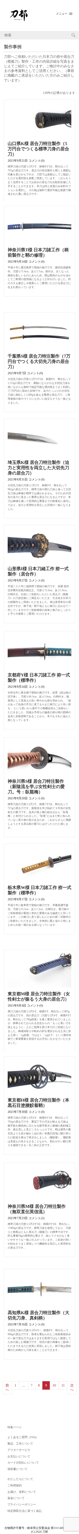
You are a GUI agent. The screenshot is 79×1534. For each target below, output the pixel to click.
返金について (16, 1498)
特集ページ (14, 1427)
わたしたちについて (20, 1479)
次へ (72, 1387)
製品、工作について (20, 1443)
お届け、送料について (21, 1491)
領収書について (17, 1469)
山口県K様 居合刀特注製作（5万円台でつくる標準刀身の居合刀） (38, 149)
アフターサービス (18, 1450)
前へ (7, 1387)
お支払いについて (18, 1456)
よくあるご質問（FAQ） (22, 1437)
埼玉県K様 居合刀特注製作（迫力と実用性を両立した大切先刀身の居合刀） (38, 467)
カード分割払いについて (23, 1462)
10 (54, 1385)
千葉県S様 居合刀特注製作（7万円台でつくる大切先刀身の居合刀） (39, 361)
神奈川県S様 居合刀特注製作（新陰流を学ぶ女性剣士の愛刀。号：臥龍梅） (36, 786)
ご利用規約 (14, 1485)
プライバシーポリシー (21, 1504)
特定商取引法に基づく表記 (24, 1511)
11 (63, 1385)
